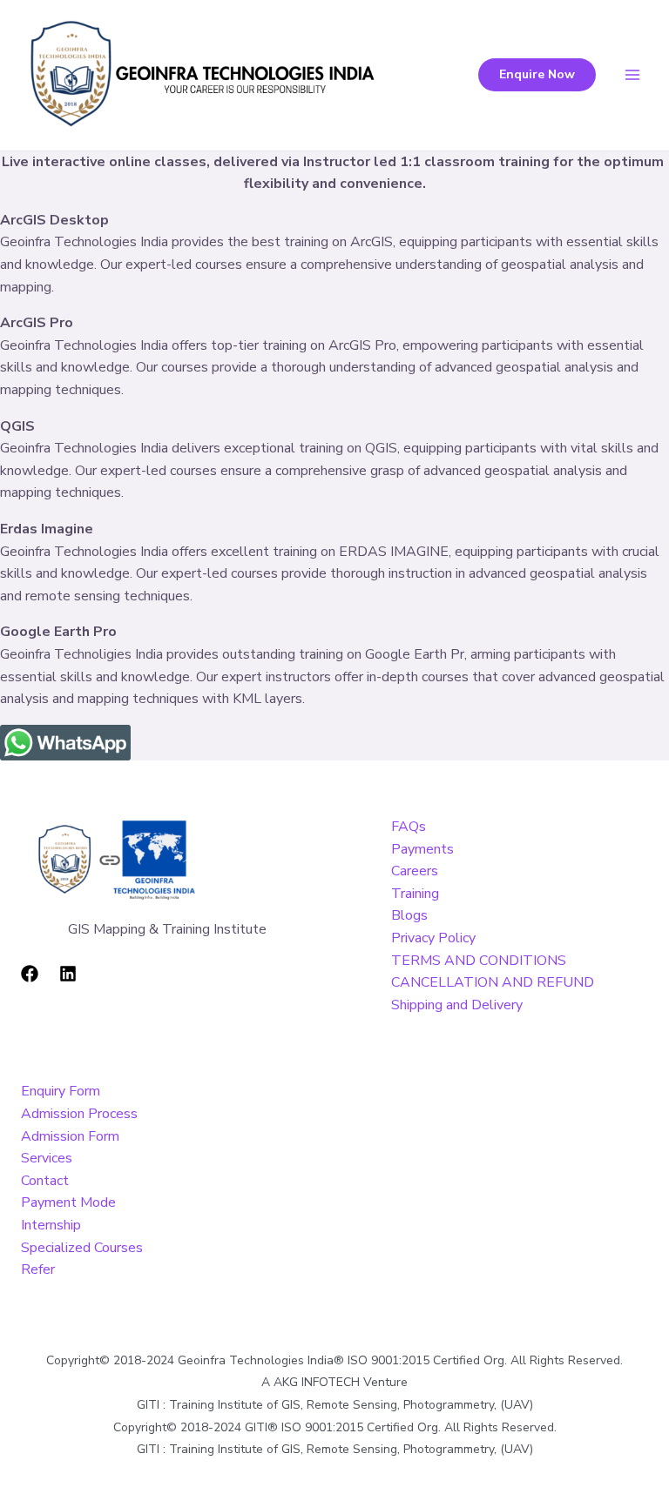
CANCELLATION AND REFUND (492, 982)
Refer (38, 1269)
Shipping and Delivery (457, 1005)
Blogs (409, 915)
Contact (45, 1180)
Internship (51, 1225)
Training (415, 893)
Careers (414, 871)
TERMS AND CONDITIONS (478, 960)
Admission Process (79, 1113)
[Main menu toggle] (632, 75)
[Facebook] (29, 973)
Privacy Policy (433, 938)
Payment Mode (68, 1202)
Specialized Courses (82, 1247)
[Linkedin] (68, 973)
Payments (422, 849)
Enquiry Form (60, 1091)
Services (46, 1158)
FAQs (408, 826)
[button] (537, 74)
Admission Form (70, 1136)
